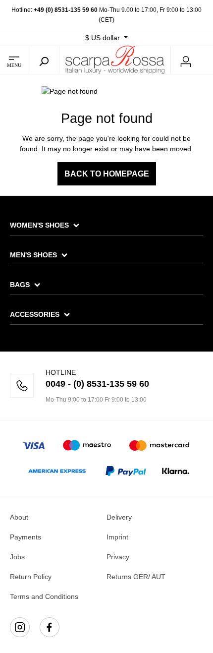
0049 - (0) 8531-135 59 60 (97, 384)
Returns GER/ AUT (135, 577)
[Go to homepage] (114, 59)
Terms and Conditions (44, 596)
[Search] (43, 60)
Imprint (117, 537)
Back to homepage (106, 174)
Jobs (17, 557)
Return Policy (31, 577)
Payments (25, 537)
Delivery (119, 517)
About (19, 517)
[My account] (185, 60)
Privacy (117, 557)
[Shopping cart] (207, 60)
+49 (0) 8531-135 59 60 (66, 9)
